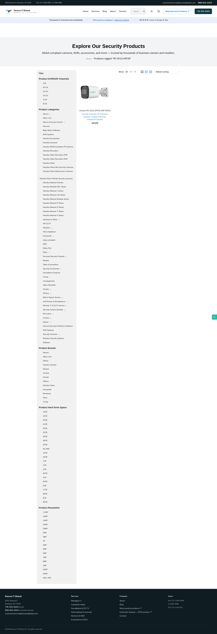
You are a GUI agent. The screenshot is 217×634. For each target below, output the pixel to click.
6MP (45, 553)
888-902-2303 (205, 3)
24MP (45, 570)
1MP (45, 565)
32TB (45, 432)
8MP (45, 561)
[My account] (151, 11)
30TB (45, 428)
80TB (45, 494)
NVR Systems (48, 330)
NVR (45, 244)
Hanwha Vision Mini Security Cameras (58, 167)
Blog (105, 11)
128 (44, 83)
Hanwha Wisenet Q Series (53, 207)
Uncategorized (49, 281)
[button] (95, 94)
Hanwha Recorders (50, 151)
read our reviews (122, 20)
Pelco (45, 252)
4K (44, 541)
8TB (44, 498)
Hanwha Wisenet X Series (53, 215)
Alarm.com (47, 118)
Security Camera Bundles (53, 310)
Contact (123, 11)
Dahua (45, 322)
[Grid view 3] (142, 72)
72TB (45, 490)
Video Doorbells (49, 285)
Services (95, 11)
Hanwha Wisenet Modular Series (56, 199)
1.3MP (45, 512)
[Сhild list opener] (50, 114)
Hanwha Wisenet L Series (53, 191)
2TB (44, 465)
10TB (45, 412)
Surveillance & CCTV (80, 608)
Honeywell (47, 236)
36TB (45, 436)
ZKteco (46, 381)
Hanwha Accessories (51, 138)
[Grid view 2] (150, 72)
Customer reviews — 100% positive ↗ (136, 612)
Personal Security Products (53, 256)
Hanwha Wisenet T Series (53, 211)
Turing (45, 277)
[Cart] (158, 11)
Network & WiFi (78, 616)
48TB (45, 441)
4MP (45, 545)
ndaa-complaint (49, 240)
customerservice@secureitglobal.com (179, 3)
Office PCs (47, 248)
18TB (45, 457)
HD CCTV (47, 224)
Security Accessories (51, 269)
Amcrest (46, 126)
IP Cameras (102, 114)
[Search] (144, 11)
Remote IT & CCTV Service (54, 305)
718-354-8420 (203, 11)
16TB (45, 416)
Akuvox (46, 114)
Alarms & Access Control (52, 122)
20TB (45, 420)
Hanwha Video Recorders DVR (55, 155)
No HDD (46, 449)
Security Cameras (50, 334)
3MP (45, 537)
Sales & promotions (50, 265)
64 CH (45, 87)
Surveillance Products (51, 273)
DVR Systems (48, 134)
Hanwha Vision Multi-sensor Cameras (58, 171)
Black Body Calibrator (51, 130)
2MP (45, 533)
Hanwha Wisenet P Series (53, 203)
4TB (44, 477)
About (113, 11)
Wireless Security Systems (53, 338)
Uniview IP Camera (95, 119)
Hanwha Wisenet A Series (53, 183)
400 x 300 (47, 578)
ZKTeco (46, 293)
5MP (45, 549)
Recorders (47, 314)
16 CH (45, 91)
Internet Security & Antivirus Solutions (58, 326)
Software (46, 342)
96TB (45, 502)
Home (85, 11)
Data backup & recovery (81, 612)
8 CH (45, 104)
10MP (45, 516)
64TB (45, 445)
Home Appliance (49, 232)
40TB (45, 473)
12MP (45, 520)
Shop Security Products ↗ (177, 11)
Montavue (47, 393)
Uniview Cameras (98, 117)
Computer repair (78, 604)
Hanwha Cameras (50, 143)
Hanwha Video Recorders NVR (55, 159)
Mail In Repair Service (51, 297)
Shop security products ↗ (131, 608)
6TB (44, 486)
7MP (45, 557)
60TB (45, 481)
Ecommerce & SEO (79, 620)
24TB (45, 424)
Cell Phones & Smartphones (54, 301)
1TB (44, 461)
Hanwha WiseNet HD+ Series (54, 187)
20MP (45, 529)
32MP (45, 574)
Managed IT (76, 601)
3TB (44, 469)
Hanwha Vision (49, 163)
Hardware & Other (50, 219)
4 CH (45, 100)
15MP (45, 524)
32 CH (45, 96)
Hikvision (46, 228)
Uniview (46, 318)
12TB (45, 453)
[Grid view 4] (146, 72)
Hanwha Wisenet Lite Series (54, 195)
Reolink (46, 260)
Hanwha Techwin (49, 365)
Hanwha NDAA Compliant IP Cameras (58, 147)
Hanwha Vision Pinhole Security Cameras (56, 179)
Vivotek (46, 289)
